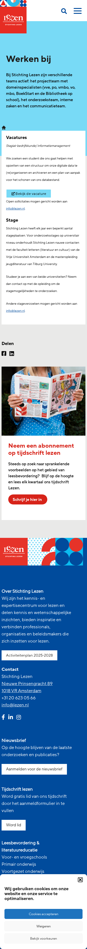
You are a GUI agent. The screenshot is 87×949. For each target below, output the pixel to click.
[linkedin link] (10, 718)
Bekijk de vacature (30, 193)
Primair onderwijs (19, 864)
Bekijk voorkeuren (43, 938)
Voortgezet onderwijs (23, 871)
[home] (13, 16)
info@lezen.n (15, 311)
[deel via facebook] (4, 354)
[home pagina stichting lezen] (4, 127)
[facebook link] (3, 718)
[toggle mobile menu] (77, 12)
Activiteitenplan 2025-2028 (29, 655)
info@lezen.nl (15, 208)
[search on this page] (64, 12)
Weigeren (43, 926)
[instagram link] (18, 718)
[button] (80, 880)
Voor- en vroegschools (24, 857)
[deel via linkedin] (11, 354)
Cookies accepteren (43, 914)
